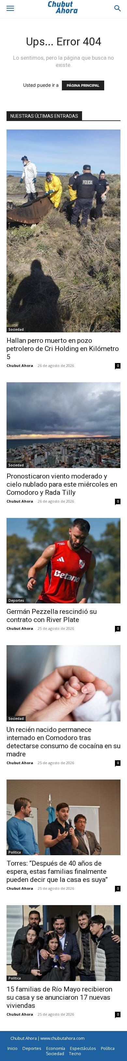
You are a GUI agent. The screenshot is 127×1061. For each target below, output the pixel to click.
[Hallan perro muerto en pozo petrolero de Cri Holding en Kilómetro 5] (63, 230)
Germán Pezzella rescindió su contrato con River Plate (52, 616)
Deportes (16, 600)
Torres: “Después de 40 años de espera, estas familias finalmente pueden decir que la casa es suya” (57, 871)
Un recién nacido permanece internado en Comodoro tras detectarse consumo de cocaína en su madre (63, 742)
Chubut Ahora (20, 365)
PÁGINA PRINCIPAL (83, 85)
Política (14, 852)
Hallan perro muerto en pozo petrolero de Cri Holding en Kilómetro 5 (63, 349)
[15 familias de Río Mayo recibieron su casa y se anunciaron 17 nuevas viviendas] (63, 943)
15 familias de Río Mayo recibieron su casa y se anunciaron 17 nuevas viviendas (59, 997)
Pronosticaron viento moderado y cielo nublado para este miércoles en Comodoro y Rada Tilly (62, 484)
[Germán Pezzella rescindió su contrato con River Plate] (63, 561)
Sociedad (16, 329)
